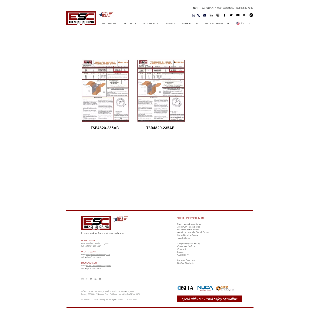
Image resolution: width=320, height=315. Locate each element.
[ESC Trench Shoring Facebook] (87, 279)
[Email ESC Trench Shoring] (204, 15)
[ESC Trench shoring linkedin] (95, 279)
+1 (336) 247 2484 (93, 257)
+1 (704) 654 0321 (93, 268)
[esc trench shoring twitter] (231, 15)
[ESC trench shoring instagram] (82, 279)
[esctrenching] (224, 15)
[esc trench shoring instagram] (218, 15)
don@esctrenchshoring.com (97, 243)
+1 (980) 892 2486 (93, 246)
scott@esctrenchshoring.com (98, 254)
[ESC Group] (238, 15)
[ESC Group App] (244, 15)
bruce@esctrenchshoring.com (98, 265)
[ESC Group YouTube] (99, 279)
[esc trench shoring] (211, 15)
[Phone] (198, 15)
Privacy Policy (131, 299)
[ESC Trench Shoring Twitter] (91, 279)
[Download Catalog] (193, 15)
